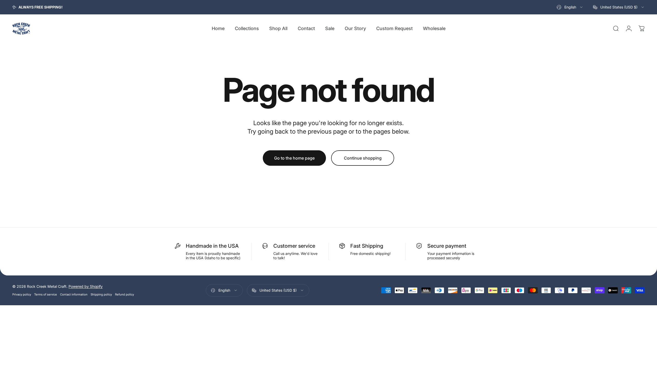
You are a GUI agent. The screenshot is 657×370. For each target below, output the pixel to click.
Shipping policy (101, 294)
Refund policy (124, 294)
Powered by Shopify (86, 286)
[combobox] (570, 7)
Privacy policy (21, 294)
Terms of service (45, 294)
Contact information (74, 294)
